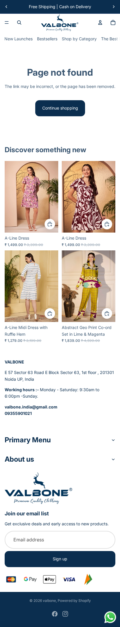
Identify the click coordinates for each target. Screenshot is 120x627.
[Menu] (6, 22)
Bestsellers (47, 38)
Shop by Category (79, 38)
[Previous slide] (6, 6)
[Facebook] (54, 613)
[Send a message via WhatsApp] (110, 617)
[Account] (100, 22)
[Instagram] (65, 613)
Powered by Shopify (74, 600)
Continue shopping (60, 107)
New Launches (18, 38)
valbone (49, 600)
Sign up (60, 558)
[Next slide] (113, 6)
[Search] (19, 22)
